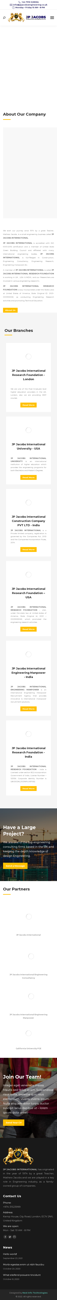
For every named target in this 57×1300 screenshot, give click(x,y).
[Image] (28, 356)
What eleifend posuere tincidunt (22, 1274)
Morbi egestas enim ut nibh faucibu (23, 1264)
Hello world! (10, 1254)
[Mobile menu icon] (52, 17)
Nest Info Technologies (35, 1293)
